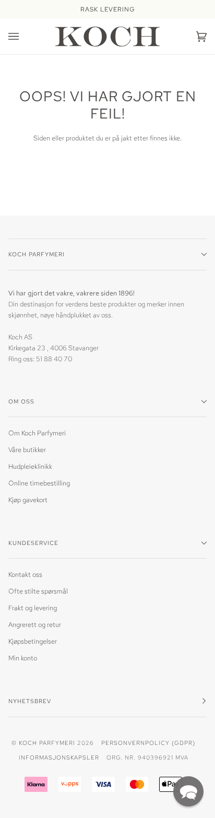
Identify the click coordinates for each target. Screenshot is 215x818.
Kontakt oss (25, 574)
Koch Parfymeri (47, 742)
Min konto (22, 658)
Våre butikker (27, 449)
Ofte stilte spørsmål (38, 591)
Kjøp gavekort (27, 499)
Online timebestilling (39, 483)
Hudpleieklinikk (30, 466)
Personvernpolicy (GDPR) (148, 742)
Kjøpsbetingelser (32, 641)
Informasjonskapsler (59, 757)
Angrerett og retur (34, 624)
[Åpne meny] (24, 36)
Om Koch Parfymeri (37, 433)
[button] (188, 791)
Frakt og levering (32, 607)
